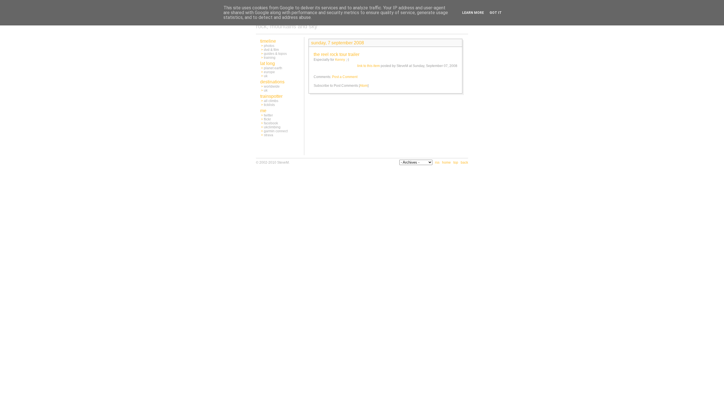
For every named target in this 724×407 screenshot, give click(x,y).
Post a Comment (344, 77)
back (464, 162)
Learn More (473, 13)
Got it (496, 13)
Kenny (340, 60)
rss (437, 162)
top (455, 162)
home (446, 162)
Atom (364, 86)
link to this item (368, 66)
